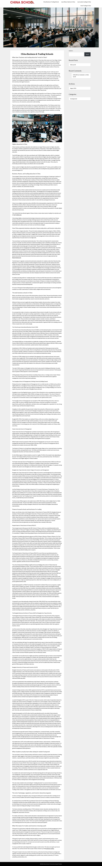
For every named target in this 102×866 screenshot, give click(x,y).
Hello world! (73, 64)
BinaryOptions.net (16, 257)
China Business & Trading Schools (51, 2)
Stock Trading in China (86, 5)
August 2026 (73, 88)
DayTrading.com (17, 214)
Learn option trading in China (84, 2)
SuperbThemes (58, 864)
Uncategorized (73, 98)
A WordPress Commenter (79, 74)
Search (71, 50)
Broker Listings (50, 848)
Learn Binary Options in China (68, 2)
